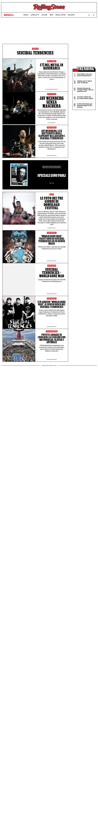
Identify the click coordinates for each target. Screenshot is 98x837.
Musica (25, 14)
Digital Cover (61, 14)
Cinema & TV (35, 14)
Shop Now (51, 183)
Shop (51, 14)
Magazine (71, 14)
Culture (44, 14)
